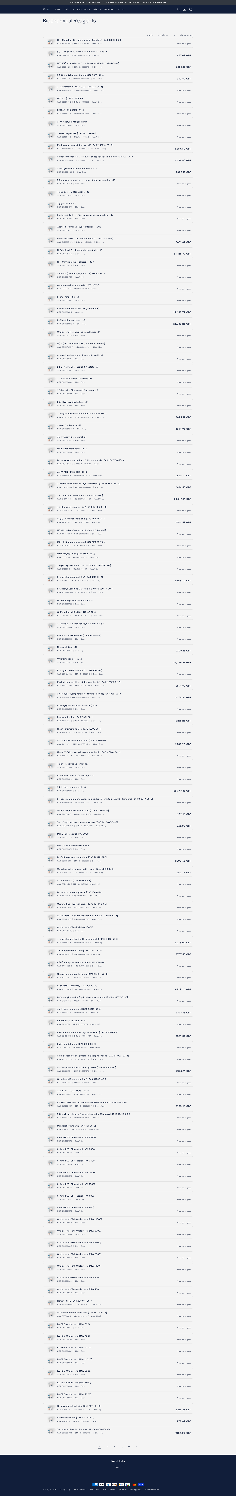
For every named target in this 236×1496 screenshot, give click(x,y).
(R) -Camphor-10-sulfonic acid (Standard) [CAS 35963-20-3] (89, 40)
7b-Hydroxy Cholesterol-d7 (72, 437)
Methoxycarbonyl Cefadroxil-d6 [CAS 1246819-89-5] (85, 145)
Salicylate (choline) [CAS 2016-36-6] (76, 1044)
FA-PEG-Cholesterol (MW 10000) (74, 1359)
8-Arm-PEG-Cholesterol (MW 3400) (76, 1160)
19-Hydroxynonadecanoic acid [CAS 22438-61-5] (83, 810)
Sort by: (150, 35)
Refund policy (95, 1489)
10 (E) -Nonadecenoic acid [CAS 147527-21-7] (81, 518)
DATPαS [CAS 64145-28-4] (71, 110)
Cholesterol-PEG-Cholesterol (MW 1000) (79, 1266)
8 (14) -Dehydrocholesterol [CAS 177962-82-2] (81, 962)
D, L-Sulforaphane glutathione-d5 (74, 600)
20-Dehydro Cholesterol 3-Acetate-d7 (77, 390)
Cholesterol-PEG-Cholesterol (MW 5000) (79, 1230)
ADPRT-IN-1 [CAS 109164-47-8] (73, 1090)
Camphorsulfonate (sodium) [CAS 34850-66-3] (82, 1079)
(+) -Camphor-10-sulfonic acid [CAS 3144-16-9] (82, 51)
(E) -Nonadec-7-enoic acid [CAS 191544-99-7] (81, 530)
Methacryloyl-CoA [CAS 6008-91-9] (76, 553)
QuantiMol (53, 1490)
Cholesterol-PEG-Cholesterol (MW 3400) (79, 1242)
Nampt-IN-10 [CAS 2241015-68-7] (74, 1301)
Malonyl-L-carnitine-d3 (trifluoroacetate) (79, 635)
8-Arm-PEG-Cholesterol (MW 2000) (76, 1172)
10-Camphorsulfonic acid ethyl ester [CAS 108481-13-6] (86, 1067)
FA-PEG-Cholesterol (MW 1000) (74, 1347)
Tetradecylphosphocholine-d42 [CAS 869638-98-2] (84, 1429)
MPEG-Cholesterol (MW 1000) (73, 845)
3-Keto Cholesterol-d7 (69, 425)
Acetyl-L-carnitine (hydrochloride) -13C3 (79, 226)
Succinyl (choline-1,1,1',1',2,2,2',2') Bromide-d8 (81, 273)
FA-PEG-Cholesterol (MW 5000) (74, 1371)
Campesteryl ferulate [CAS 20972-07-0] (78, 285)
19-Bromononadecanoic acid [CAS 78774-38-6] (82, 1312)
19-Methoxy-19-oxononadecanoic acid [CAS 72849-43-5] (87, 915)
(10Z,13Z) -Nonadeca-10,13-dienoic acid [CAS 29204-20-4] (88, 63)
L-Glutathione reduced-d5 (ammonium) (78, 308)
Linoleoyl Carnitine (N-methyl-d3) (75, 775)
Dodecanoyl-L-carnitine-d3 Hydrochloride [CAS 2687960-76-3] (91, 460)
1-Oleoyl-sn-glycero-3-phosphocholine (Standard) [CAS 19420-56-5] (94, 1114)
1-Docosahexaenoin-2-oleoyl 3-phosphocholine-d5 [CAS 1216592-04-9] (95, 156)
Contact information (80, 1489)
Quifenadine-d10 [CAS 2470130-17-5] (76, 612)
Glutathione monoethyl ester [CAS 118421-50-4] (82, 974)
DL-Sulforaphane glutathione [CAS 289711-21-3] (82, 857)
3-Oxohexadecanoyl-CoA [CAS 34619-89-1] (80, 495)
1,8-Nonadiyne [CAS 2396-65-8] (74, 880)
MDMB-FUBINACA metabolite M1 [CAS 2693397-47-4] (85, 238)
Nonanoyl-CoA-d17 (67, 647)
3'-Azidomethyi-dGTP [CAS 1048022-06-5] (80, 86)
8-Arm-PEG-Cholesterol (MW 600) (75, 1196)
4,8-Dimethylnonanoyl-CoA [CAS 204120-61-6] (82, 507)
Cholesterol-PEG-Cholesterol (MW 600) (78, 1277)
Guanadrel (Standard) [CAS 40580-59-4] (78, 985)
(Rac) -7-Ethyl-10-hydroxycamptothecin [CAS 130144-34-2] (89, 752)
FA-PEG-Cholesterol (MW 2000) (74, 1394)
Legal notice (122, 1489)
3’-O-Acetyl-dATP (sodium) (72, 121)
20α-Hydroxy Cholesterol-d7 (72, 402)
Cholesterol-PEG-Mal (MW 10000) (75, 927)
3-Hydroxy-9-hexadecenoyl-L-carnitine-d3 (80, 623)
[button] (68, 9)
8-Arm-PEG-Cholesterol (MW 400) (75, 1207)
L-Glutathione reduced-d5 (71, 320)
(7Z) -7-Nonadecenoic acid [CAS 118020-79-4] (81, 542)
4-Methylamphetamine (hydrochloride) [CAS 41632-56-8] (87, 939)
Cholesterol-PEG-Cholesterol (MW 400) (78, 1289)
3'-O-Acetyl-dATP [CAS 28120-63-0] (76, 133)
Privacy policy (65, 1489)
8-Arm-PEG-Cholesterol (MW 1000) (76, 1184)
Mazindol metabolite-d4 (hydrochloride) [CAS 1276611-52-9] (89, 682)
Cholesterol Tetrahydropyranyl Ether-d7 (78, 332)
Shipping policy (135, 1489)
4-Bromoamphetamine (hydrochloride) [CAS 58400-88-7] (88, 1032)
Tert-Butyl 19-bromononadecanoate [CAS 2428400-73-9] (87, 822)
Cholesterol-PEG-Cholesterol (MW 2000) (79, 1254)
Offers (96, 9)
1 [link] (99, 1446)
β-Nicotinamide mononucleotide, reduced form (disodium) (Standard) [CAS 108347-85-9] (105, 799)
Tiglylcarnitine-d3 (66, 203)
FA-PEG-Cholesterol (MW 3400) (74, 1382)
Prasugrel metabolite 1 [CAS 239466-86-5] (79, 670)
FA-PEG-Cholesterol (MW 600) (73, 1324)
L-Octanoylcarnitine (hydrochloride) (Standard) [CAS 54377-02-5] (92, 997)
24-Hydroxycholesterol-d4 (71, 787)
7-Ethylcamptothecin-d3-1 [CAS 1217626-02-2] (82, 413)
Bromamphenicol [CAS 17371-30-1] (75, 717)
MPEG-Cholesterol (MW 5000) (73, 834)
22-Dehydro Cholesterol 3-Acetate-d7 (77, 367)
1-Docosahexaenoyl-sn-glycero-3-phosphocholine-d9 (86, 180)
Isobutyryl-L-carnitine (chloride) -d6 (77, 705)
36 (129, 1446)
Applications (82, 9)
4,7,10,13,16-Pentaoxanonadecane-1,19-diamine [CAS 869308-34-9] (92, 1102)
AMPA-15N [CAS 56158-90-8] (72, 472)
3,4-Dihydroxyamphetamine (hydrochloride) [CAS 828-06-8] (89, 693)
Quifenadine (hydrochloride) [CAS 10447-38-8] (82, 904)
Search (118, 1467)
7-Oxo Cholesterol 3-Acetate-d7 (74, 378)
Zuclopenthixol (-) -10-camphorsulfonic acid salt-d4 (85, 215)
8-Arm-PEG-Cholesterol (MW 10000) (76, 1137)
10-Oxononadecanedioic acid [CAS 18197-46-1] (82, 740)
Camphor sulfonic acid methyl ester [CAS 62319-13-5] (85, 869)
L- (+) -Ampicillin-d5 (68, 296)
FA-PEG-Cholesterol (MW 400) (73, 1336)
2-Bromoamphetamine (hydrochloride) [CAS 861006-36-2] (88, 483)
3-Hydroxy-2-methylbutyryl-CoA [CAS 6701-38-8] (84, 565)
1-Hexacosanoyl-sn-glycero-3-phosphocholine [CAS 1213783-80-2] (93, 1055)
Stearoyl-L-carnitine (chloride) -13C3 (77, 168)
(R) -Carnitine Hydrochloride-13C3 (75, 262)
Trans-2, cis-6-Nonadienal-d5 (73, 191)
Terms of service (109, 1489)
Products (67, 9)
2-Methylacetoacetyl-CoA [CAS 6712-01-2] (80, 577)
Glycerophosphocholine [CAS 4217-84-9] (79, 1406)
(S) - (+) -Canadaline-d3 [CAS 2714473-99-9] (81, 343)
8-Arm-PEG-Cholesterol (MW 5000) (76, 1149)
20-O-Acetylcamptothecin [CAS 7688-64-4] (80, 75)
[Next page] (136, 1447)
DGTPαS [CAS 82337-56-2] (71, 98)
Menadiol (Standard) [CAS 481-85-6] (76, 1125)
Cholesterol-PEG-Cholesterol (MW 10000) (79, 1219)
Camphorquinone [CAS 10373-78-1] (75, 1417)
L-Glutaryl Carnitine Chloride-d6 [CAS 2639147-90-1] (85, 588)
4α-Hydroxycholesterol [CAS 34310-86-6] (79, 1009)
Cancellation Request (151, 1489)
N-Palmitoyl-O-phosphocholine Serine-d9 (79, 250)
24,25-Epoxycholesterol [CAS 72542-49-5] (79, 950)
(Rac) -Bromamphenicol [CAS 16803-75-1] (79, 729)
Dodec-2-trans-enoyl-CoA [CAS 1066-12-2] (80, 892)
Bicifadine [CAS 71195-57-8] (71, 1020)
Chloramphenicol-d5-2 (69, 658)
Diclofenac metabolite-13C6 (72, 448)
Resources (108, 9)
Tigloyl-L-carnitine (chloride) (72, 763)
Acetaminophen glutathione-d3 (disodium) (80, 355)
